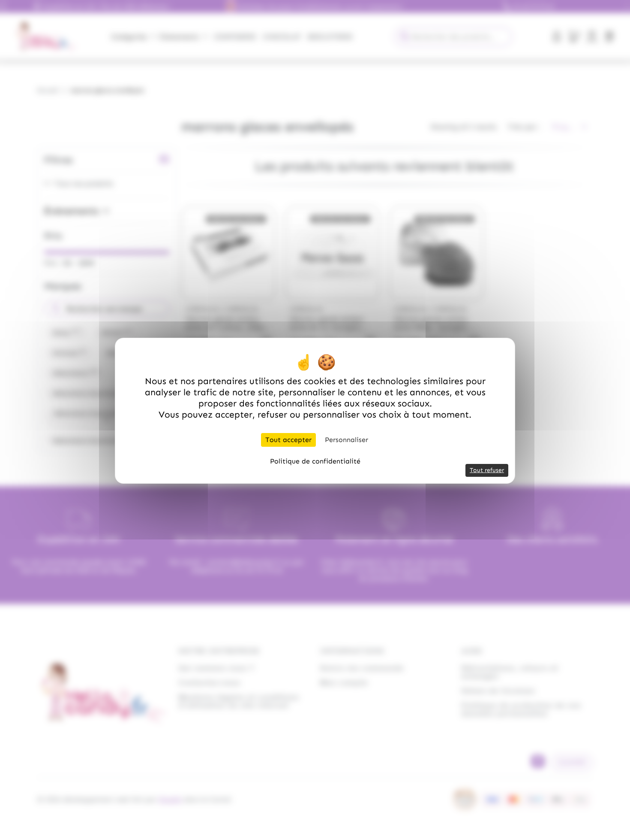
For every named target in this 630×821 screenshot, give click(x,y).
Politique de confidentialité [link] (315, 461)
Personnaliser (346, 440)
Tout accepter (288, 440)
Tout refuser (487, 470)
